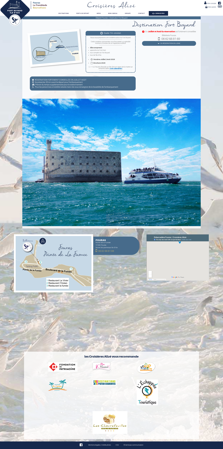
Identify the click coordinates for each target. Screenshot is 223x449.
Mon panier (212, 7)
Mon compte (211, 3)
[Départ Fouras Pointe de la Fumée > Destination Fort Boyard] (111, 122)
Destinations (63, 13)
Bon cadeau (112, 13)
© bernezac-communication (133, 445)
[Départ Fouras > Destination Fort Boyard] (55, 48)
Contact (141, 13)
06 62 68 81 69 (106, 251)
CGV (117, 445)
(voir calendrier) (115, 68)
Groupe (128, 13)
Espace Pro (160, 13)
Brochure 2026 (99, 63)
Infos (99, 13)
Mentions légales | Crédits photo (99, 445)
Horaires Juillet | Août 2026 (104, 59)
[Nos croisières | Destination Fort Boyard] (53, 263)
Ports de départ (82, 13)
